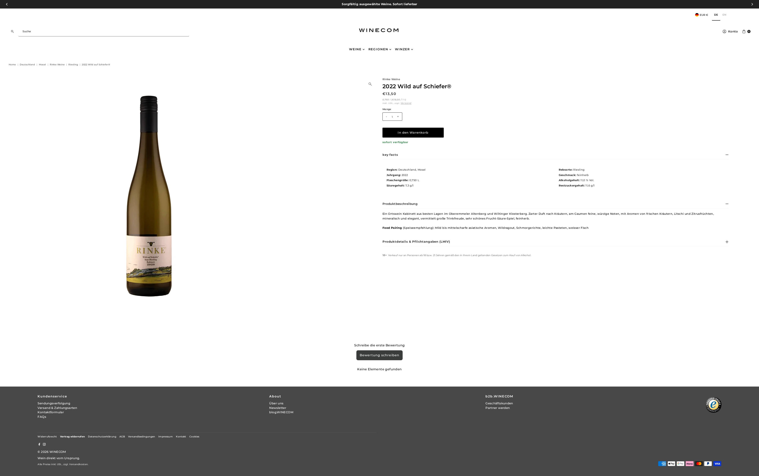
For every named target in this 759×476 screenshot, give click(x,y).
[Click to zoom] (370, 84)
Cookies (194, 436)
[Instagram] (44, 445)
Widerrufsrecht (47, 436)
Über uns (276, 403)
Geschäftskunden (499, 403)
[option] (724, 15)
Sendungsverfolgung (54, 403)
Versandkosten (78, 464)
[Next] (752, 4)
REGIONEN (378, 49)
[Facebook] (39, 445)
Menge (386, 109)
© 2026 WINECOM (52, 452)
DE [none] (716, 14)
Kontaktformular (51, 412)
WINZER (402, 49)
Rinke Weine (391, 79)
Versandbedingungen (141, 436)
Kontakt (181, 436)
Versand (406, 103)
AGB (122, 436)
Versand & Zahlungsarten (57, 408)
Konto (733, 31)
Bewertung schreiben (379, 355)
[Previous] (7, 4)
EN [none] (724, 14)
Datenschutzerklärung (102, 436)
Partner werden (497, 408)
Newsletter (277, 408)
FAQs (42, 417)
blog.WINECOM (281, 412)
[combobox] (103, 31)
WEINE (355, 49)
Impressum (165, 436)
